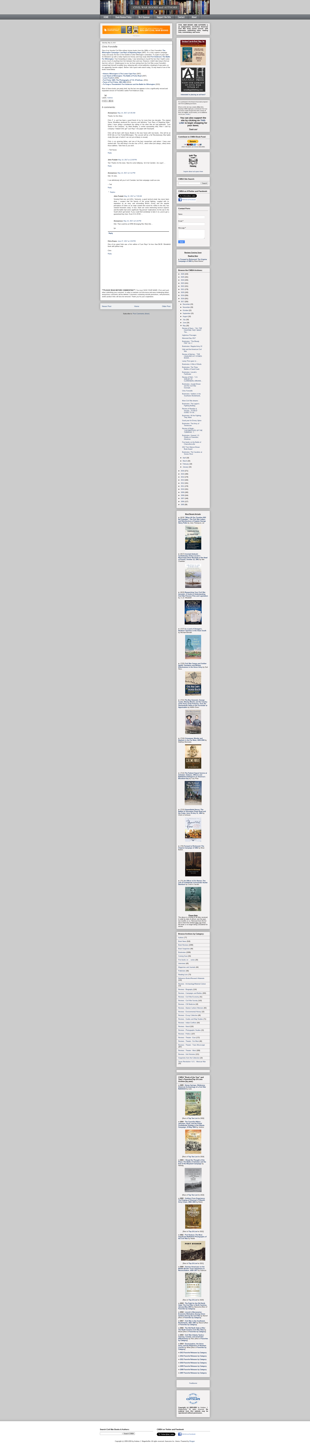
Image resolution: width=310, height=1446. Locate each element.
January (186, 467)
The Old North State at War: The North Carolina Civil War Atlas (191, 1329)
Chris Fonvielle (187, 391)
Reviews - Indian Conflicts (187, 1023)
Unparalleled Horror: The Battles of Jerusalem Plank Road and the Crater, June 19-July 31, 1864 (192, 811)
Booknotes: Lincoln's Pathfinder (189, 373)
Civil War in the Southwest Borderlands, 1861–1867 (191, 1322)
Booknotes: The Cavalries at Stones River (192, 453)
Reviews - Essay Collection (188, 1015)
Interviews (181, 963)
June (185, 323)
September (187, 313)
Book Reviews (183, 945)
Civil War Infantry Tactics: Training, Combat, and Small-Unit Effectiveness (191, 1336)
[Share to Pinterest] (112, 101)
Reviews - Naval (184, 1026)
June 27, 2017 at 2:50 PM (127, 241)
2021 (183, 289)
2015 (183, 474)
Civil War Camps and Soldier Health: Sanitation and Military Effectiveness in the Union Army (192, 665)
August (185, 316)
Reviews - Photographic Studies (189, 1030)
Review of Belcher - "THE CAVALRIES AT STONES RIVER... (192, 356)
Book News (182, 941)
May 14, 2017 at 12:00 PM (127, 160)
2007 (183, 498)
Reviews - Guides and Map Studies (190, 1019)
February (186, 464)
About (194, 17)
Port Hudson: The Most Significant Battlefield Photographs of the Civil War (192, 1236)
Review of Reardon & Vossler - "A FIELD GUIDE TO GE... (189, 410)
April (184, 458)
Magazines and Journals (186, 967)
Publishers (182, 971)
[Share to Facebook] (110, 101)
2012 (183, 483)
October (186, 310)
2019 (183, 295)
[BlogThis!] (105, 101)
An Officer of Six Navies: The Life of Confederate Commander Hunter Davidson (193, 882)
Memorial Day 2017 (189, 338)
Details (188, 114)
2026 (183, 274)
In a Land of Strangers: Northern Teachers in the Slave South (192, 630)
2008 (183, 495)
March (185, 461)
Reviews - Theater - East (187, 1037)
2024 (183, 280)
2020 (183, 292)
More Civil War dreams (190, 401)
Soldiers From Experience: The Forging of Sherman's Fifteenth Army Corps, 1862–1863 (191, 1200)
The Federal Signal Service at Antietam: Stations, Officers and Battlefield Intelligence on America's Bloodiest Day (192, 775)
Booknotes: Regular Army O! (192, 346)
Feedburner (193, 1383)
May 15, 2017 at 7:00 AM (133, 196)
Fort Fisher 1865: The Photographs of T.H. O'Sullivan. (123, 80)
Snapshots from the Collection (188, 1058)
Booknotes (182, 952)
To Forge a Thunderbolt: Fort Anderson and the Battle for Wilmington (129, 84)
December (186, 304)
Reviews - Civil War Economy (188, 997)
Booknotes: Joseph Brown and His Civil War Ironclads (191, 386)
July (184, 319)
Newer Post (106, 306)
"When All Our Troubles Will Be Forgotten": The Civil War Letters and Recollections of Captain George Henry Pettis (192, 520)
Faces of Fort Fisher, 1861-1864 (114, 82)
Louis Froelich (108, 78)
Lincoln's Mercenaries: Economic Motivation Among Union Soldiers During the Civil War (191, 1314)
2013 (183, 480)
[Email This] (103, 101)
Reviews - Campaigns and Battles (190, 993)
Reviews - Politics (184, 1034)
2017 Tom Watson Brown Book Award (191, 448)
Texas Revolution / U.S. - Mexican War (192, 1062)
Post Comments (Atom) (141, 314)
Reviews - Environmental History (189, 1012)
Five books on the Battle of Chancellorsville (191, 443)
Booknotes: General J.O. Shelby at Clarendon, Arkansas (191, 437)
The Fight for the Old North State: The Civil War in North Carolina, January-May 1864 (192, 1305)
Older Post (166, 306)
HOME (106, 17)
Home (136, 306)
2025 (183, 277)
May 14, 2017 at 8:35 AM (126, 113)
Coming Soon (183, 956)
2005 (183, 504)
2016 (183, 471)
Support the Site (164, 17)
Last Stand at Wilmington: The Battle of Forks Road (122, 76)
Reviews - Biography (185, 989)
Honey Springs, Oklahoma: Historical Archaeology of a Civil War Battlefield (192, 1087)
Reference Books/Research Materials (191, 978)
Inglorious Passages (189, 335)
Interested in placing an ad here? (193, 95)
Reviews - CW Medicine (186, 1004)
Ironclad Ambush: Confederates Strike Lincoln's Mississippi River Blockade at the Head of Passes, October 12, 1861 (192, 556)
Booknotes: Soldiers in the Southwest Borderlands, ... (191, 395)
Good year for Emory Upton (191, 420)
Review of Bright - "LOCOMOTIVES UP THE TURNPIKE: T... (192, 430)
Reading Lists (183, 974)
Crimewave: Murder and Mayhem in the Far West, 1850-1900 (191, 739)
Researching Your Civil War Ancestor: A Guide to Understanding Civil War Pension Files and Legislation (193, 594)
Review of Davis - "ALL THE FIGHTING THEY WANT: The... (192, 330)
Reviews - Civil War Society (188, 1000)
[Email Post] (105, 95)
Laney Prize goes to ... (190, 361)
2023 (183, 283)
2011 (183, 486)
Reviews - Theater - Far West (188, 1041)
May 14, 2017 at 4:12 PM (126, 173)
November (186, 307)
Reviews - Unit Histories (186, 1054)
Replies (112, 192)
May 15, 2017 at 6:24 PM (132, 221)
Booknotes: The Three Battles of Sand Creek (190, 368)
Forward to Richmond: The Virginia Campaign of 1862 (191, 847)
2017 (183, 301)
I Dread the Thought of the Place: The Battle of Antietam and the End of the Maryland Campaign (192, 1162)
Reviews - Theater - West (187, 1050)
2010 (183, 489)
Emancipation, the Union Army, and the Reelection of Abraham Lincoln (192, 1345)
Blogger (192, 1441)
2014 (183, 477)
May (184, 326)
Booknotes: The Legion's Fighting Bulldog (190, 405)
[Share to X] (107, 101)
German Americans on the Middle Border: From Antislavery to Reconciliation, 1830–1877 (191, 1268)
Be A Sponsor (144, 17)
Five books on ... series (186, 960)
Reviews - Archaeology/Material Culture (192, 984)
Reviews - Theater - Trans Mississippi (191, 1045)
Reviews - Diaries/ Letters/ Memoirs (190, 1008)
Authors (110, 98)
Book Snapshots (184, 949)
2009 (183, 492)
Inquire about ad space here (193, 171)
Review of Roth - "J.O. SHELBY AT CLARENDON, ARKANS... (192, 379)
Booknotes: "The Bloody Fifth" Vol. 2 (190, 342)
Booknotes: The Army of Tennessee (190, 424)
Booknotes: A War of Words (192, 364)
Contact (181, 17)
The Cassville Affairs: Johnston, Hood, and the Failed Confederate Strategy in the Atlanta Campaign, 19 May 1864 (191, 1124)
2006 (183, 501)
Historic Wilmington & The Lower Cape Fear (119, 74)
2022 (183, 286)
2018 (183, 298)
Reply (110, 153)
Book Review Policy (124, 17)
